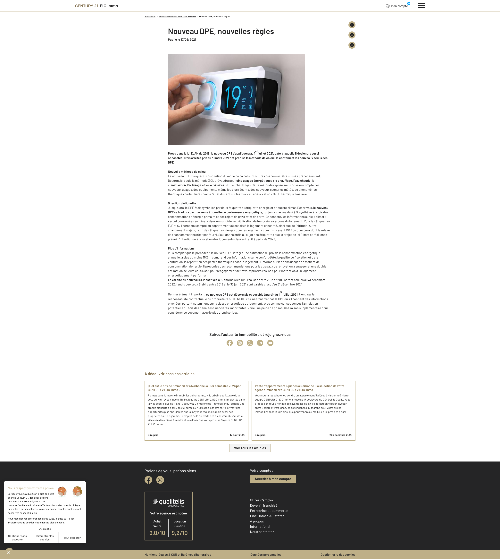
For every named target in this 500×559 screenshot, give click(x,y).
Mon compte (399, 6)
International (260, 526)
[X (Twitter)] (250, 343)
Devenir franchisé (264, 505)
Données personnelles (265, 554)
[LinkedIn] (260, 343)
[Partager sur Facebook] (351, 24)
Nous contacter (262, 531)
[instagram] (160, 480)
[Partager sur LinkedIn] (351, 45)
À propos (257, 521)
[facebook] (148, 480)
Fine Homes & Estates (267, 516)
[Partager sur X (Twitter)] (351, 34)
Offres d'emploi (261, 500)
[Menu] (421, 5)
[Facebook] (230, 343)
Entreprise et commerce (269, 510)
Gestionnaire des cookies (338, 554)
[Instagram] (240, 343)
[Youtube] (270, 343)
